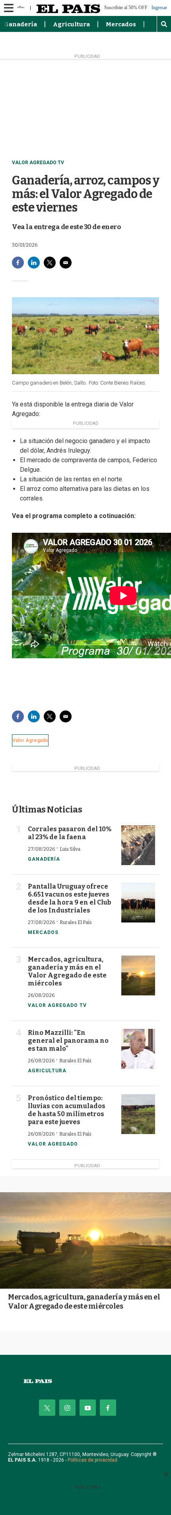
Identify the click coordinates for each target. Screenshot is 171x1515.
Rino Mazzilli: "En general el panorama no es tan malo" (68, 1040)
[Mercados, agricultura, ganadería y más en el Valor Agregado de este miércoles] (138, 975)
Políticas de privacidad (92, 1460)
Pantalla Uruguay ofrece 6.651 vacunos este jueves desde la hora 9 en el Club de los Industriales (69, 898)
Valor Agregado (30, 740)
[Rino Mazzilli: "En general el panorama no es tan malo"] (138, 1049)
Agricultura (71, 24)
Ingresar (159, 7)
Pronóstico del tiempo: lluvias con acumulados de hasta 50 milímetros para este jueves (66, 1110)
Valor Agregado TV (38, 162)
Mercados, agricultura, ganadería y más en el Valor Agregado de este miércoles (67, 971)
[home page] (85, 1381)
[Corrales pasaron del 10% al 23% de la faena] (138, 845)
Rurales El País (76, 922)
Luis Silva (70, 849)
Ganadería (20, 24)
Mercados (121, 24)
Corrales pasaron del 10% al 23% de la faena (69, 833)
